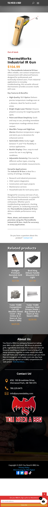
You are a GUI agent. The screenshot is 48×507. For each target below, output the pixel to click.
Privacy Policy (24, 467)
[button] (37, 18)
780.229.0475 (16, 388)
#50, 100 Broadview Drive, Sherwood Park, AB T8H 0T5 (23, 381)
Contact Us (27, 238)
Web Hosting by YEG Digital (24, 470)
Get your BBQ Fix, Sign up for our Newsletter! (24, 498)
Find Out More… (19, 362)
